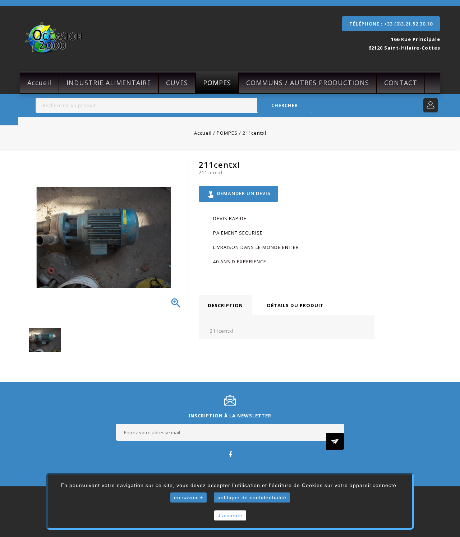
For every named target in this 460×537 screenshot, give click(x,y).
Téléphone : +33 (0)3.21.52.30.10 (391, 23)
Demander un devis (238, 194)
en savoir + (188, 497)
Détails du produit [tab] (295, 305)
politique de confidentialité (251, 497)
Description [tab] (225, 305)
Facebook (230, 454)
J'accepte (230, 515)
